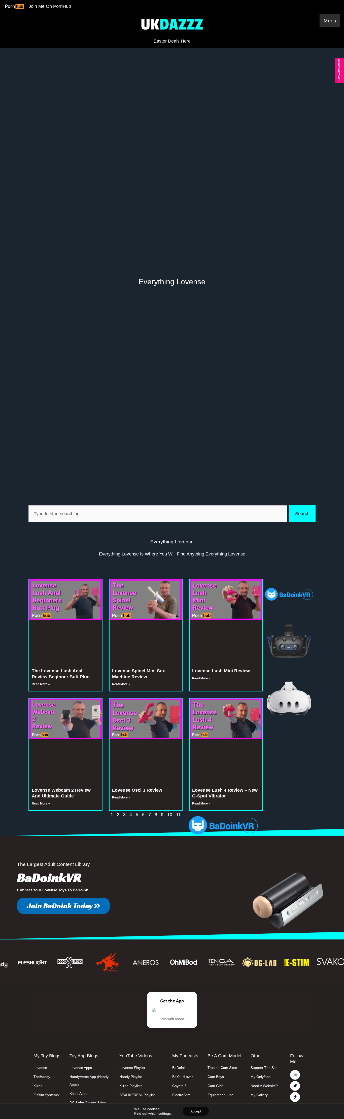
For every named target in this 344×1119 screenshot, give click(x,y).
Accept (195, 1111)
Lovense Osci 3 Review (137, 790)
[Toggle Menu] (330, 20)
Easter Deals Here (172, 41)
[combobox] (157, 513)
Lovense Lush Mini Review (221, 670)
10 (169, 814)
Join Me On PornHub (50, 6)
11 (178, 814)
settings (164, 1113)
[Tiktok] (295, 1097)
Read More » (41, 684)
